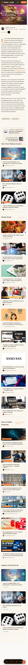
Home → (24, 565)
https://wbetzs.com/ (20, 70)
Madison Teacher (9, 27)
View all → (24, 144)
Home (2, 5)
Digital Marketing (7, 5)
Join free (24, 2)
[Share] (21, 661)
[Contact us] (24, 662)
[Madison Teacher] (2, 28)
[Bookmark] (16, 661)
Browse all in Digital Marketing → (19, 423)
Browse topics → (22, 217)
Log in (17, 2)
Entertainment (15, 118)
